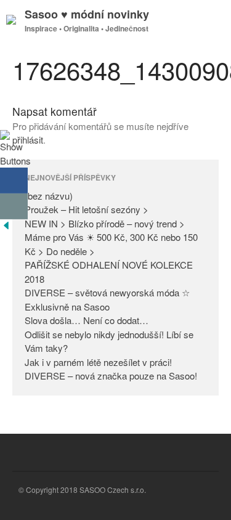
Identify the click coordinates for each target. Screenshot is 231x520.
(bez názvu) (49, 195)
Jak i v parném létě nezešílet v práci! (98, 361)
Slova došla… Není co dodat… (86, 320)
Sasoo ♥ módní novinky (87, 14)
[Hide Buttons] (6, 227)
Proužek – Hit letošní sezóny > (86, 209)
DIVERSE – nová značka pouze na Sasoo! (111, 375)
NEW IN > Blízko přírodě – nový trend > (105, 223)
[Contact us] (14, 206)
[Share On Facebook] (14, 180)
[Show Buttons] (15, 160)
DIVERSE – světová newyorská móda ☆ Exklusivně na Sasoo (107, 299)
